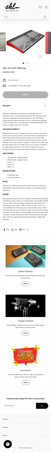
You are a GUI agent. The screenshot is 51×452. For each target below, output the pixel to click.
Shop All (25, 283)
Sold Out (25, 95)
